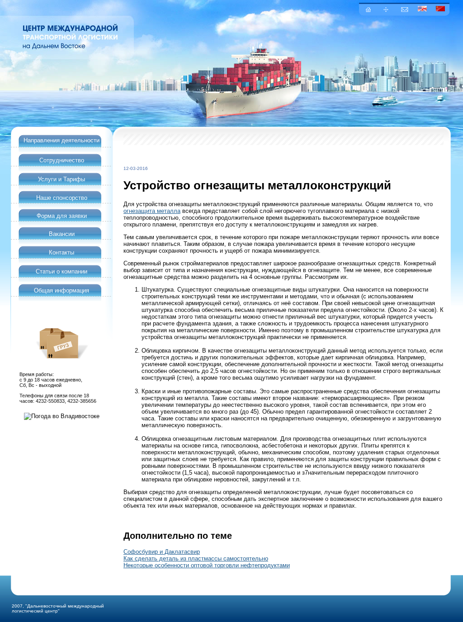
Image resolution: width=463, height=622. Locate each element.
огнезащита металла (151, 210)
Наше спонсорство (61, 197)
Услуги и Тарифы (61, 179)
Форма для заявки (62, 215)
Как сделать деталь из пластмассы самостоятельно (195, 558)
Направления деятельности (61, 140)
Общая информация (61, 290)
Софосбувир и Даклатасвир (161, 551)
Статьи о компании (61, 271)
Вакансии (62, 234)
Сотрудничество (61, 160)
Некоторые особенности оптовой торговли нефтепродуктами (206, 565)
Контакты (61, 252)
